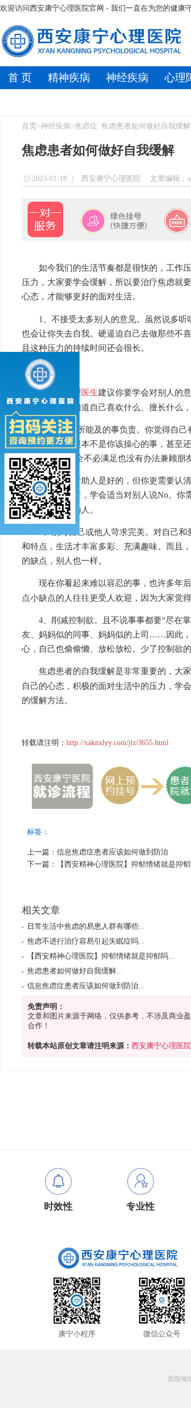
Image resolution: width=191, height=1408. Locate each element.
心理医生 (81, 392)
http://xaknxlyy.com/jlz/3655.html (117, 743)
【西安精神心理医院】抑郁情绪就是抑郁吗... (101, 956)
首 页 (20, 77)
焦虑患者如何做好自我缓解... (75, 971)
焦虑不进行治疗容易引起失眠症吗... (86, 941)
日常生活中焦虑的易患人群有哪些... (86, 926)
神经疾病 (127, 77)
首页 (29, 126)
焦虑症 (86, 126)
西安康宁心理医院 (110, 179)
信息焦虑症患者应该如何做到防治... (86, 986)
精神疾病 (69, 77)
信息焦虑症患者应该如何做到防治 (112, 852)
